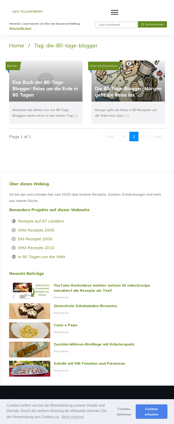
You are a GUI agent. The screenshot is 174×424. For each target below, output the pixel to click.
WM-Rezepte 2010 (36, 247)
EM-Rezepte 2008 (35, 238)
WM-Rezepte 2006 (36, 230)
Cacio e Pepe (87, 330)
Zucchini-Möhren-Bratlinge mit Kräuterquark (87, 349)
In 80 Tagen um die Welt (41, 256)
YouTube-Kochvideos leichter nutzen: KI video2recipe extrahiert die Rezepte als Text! (87, 291)
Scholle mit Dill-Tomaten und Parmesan (87, 369)
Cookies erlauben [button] (151, 411)
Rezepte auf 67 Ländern (41, 221)
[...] (75, 116)
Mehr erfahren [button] (72, 417)
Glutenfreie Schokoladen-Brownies (87, 311)
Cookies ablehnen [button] (124, 411)
